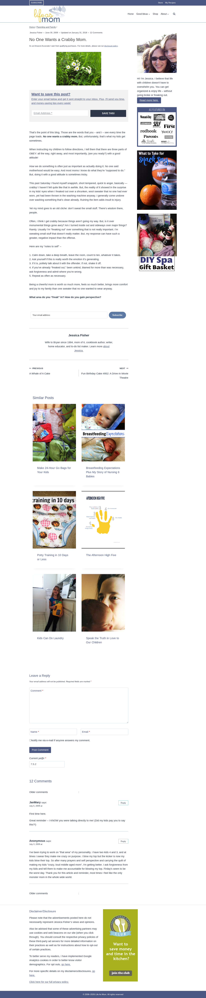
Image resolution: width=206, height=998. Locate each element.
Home (131, 14)
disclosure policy (111, 46)
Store (160, 3)
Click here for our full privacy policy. (49, 982)
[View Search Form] (174, 14)
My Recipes (170, 3)
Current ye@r (37, 758)
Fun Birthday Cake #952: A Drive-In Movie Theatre (104, 373)
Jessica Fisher (36, 32)
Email (86, 731)
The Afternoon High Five (101, 555)
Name (35, 731)
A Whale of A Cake (39, 371)
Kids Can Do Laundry (50, 638)
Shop (155, 14)
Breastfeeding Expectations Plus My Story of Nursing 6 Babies (103, 472)
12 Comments (96, 32)
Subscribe (36, 3)
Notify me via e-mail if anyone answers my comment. (60, 740)
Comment (37, 690)
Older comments (38, 792)
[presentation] (54, 432)
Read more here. (149, 100)
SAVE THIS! (108, 113)
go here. (66, 964)
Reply (123, 803)
